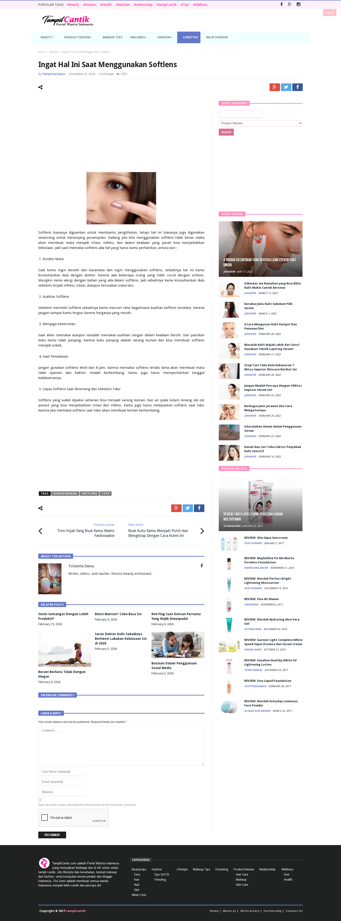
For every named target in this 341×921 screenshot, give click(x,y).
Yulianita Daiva (53, 74)
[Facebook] (281, 4)
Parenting (222, 869)
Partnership (273, 911)
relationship (144, 5)
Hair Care (242, 874)
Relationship (267, 869)
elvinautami (231, 526)
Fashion (90, 5)
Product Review (244, 869)
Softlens (89, 493)
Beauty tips (139, 869)
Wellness (201, 5)
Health (107, 5)
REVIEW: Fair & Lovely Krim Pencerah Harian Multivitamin (253, 517)
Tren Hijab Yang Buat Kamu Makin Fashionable (85, 530)
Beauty (74, 5)
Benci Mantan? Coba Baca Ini (118, 614)
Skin (136, 890)
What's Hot (139, 895)
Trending (160, 879)
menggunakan (65, 493)
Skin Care (242, 884)
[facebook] (297, 87)
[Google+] (290, 4)
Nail (136, 884)
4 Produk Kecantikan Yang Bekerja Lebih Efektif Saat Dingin (259, 263)
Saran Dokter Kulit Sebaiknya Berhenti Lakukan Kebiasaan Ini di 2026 (121, 638)
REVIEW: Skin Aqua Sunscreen (266, 537)
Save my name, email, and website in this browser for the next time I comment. (87, 805)
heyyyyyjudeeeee (255, 686)
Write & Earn (249, 911)
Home (42, 51)
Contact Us (294, 911)
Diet (286, 874)
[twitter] (286, 87)
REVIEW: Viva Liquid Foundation (267, 681)
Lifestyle (53, 51)
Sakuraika (251, 604)
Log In (330, 12)
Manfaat (124, 5)
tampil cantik (168, 5)
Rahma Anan (253, 649)
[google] (275, 87)
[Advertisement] (121, 134)
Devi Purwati (253, 543)
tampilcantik (76, 911)
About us (229, 911)
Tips (186, 5)
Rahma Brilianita (256, 567)
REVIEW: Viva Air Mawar (261, 599)
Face (137, 874)
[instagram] (298, 4)
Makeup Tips (201, 869)
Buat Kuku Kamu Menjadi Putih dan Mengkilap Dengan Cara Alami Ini (158, 530)
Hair (136, 879)
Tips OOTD (161, 874)
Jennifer (229, 272)
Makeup (241, 879)
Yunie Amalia (253, 670)
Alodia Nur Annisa (257, 710)
